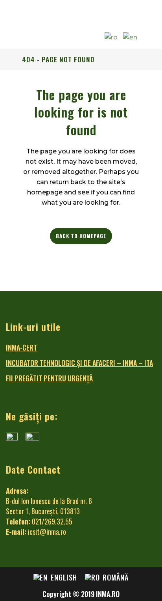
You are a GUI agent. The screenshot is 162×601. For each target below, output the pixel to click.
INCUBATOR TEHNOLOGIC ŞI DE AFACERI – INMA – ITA (79, 362)
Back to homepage (81, 236)
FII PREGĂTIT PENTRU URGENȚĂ (49, 378)
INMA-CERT (21, 347)
